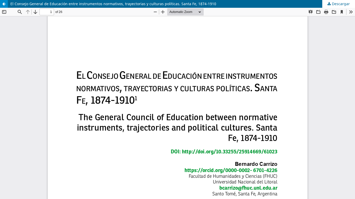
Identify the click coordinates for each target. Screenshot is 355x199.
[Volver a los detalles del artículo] (4, 4)
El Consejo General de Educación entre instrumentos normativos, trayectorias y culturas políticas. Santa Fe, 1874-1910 (113, 3)
